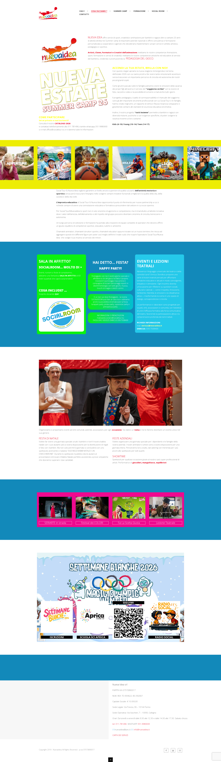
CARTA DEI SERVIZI (120, 735)
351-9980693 (144, 724)
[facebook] (166, 750)
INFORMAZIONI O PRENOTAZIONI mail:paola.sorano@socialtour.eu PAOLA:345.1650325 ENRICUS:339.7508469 (110, 317)
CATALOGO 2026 (62, 123)
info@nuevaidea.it (142, 729)
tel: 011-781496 (119, 724)
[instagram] (180, 750)
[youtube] (173, 750)
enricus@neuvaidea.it (151, 325)
